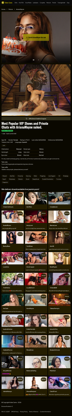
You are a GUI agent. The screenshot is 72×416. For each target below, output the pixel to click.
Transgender (61, 2)
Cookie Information (45, 411)
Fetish (54, 2)
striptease (12, 179)
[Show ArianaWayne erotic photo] (34, 60)
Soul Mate (28, 2)
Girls (16, 2)
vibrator (20, 179)
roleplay (65, 176)
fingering (42, 176)
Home (3, 9)
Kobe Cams (7, 2)
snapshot (5, 182)
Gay (68, 2)
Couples (42, 2)
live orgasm (51, 176)
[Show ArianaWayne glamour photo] (38, 60)
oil (59, 176)
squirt (4, 179)
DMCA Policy (14, 411)
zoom (27, 179)
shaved (5, 176)
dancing (28, 176)
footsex (58, 179)
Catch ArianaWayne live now (38, 38)
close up (20, 176)
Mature (48, 2)
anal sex (12, 176)
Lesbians (35, 2)
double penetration (47, 179)
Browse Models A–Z (7, 406)
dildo (35, 176)
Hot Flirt (21, 2)
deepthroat (36, 179)
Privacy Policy (24, 411)
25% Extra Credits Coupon (38, 119)
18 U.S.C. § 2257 (6, 411)
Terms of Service (33, 411)
